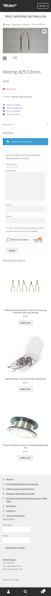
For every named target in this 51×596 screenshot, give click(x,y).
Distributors (11, 506)
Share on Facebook (14, 108)
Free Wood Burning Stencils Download (22, 484)
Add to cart (25, 322)
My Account (8, 592)
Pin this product (13, 111)
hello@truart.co (10, 559)
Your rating (11, 164)
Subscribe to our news (15, 548)
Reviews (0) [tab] (7, 124)
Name (9, 204)
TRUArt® (10, 5)
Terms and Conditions (15, 515)
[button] (44, 31)
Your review (11, 170)
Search (25, 592)
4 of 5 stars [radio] (14, 167)
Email (9, 216)
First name (7, 525)
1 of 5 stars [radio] (7, 167)
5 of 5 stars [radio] (16, 167)
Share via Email (13, 114)
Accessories (16, 24)
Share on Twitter (14, 105)
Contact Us (10, 511)
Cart (39, 589)
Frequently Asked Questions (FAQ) (20, 493)
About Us (10, 479)
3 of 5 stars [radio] (12, 167)
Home (8, 24)
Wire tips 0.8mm (26, 97)
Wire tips (26, 24)
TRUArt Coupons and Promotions (20, 489)
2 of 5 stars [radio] (9, 167)
